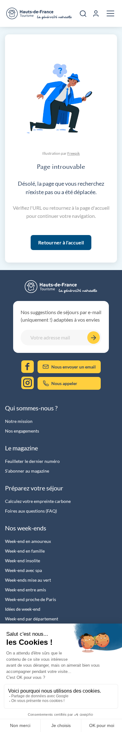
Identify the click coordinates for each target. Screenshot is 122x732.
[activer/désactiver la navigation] (110, 13)
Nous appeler (64, 383)
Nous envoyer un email (73, 366)
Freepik (73, 153)
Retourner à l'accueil (61, 242)
